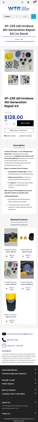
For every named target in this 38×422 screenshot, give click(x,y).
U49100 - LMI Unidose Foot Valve (14, 315)
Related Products (19, 219)
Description (19, 145)
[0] (34, 2)
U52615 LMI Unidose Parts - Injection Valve (17, 250)
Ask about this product (19, 130)
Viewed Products (19, 224)
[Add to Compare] (15, 235)
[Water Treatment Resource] (19, 9)
